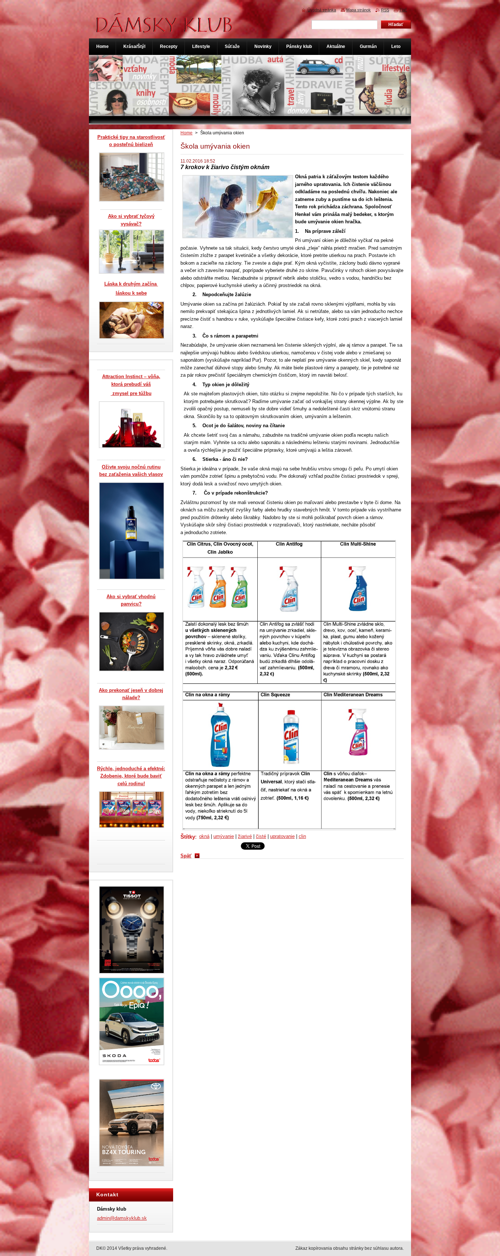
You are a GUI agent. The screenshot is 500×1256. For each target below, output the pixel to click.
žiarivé (245, 836)
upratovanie (282, 836)
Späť (185, 855)
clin (302, 836)
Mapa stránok (358, 10)
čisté (261, 836)
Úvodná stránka (321, 10)
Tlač (403, 10)
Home (186, 133)
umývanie (223, 836)
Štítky (187, 837)
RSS (385, 10)
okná (204, 836)
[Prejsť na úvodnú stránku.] (164, 29)
